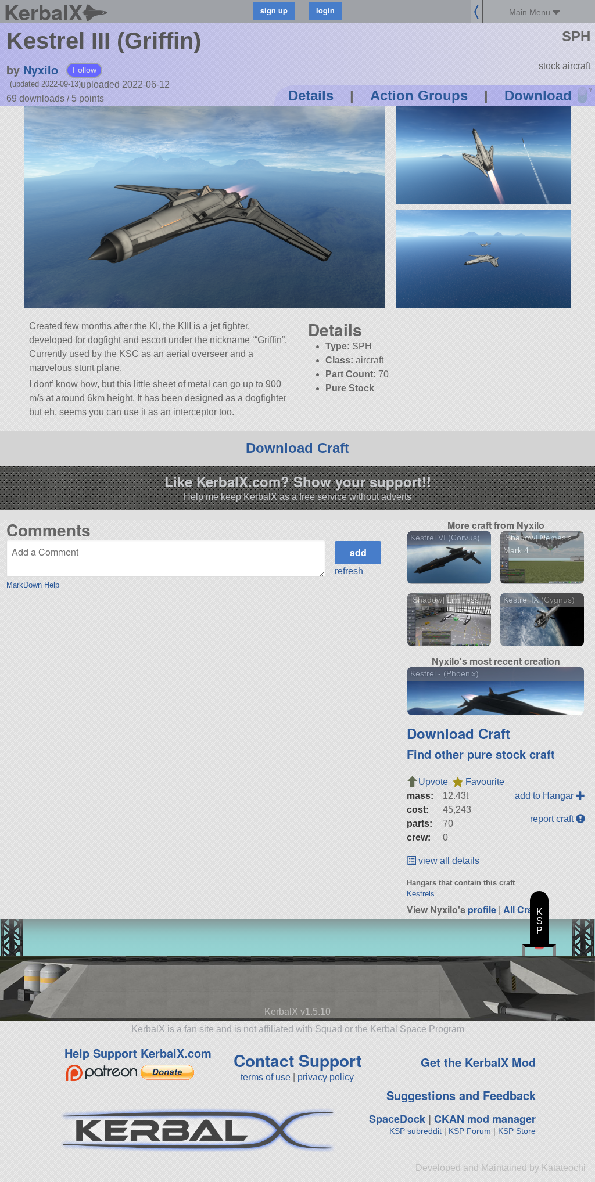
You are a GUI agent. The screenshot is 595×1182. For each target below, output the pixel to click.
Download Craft (297, 448)
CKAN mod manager (485, 1118)
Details (311, 95)
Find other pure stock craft (481, 753)
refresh (349, 571)
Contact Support (297, 1060)
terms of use (266, 1077)
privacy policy (326, 1077)
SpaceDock (397, 1118)
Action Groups (419, 95)
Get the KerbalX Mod (478, 1062)
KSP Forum (470, 1131)
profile (482, 909)
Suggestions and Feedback (461, 1095)
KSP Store (517, 1131)
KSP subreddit (415, 1131)
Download (538, 95)
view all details (447, 861)
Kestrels (421, 893)
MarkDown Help (32, 585)
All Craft (521, 909)
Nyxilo (40, 69)
